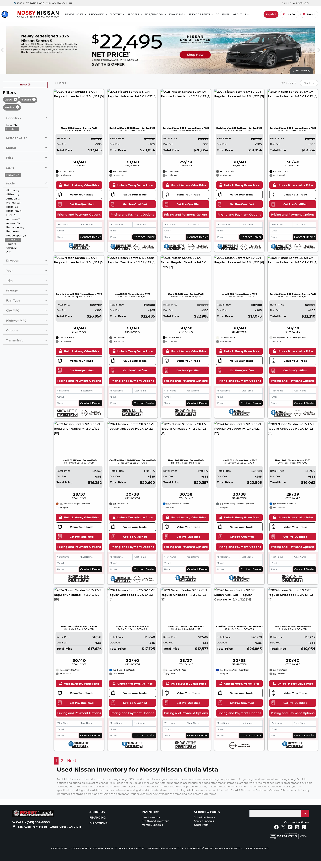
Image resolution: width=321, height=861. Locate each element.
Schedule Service (204, 817)
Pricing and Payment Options (79, 214)
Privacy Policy (117, 848)
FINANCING (97, 817)
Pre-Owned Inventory (155, 821)
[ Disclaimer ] (301, 70)
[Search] (305, 813)
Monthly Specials (152, 825)
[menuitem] (26, 125)
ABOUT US (97, 812)
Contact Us (59, 848)
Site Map (98, 848)
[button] (5, 14)
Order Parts (201, 825)
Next (71, 760)
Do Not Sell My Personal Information (157, 848)
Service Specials (204, 821)
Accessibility (80, 848)
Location (291, 14)
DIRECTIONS (98, 823)
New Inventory (151, 817)
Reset (24, 84)
